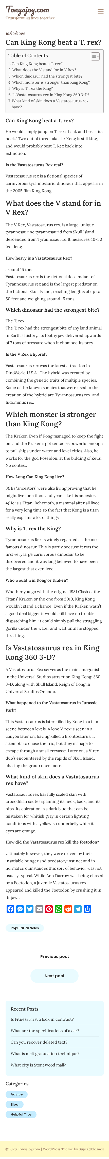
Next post (55, 976)
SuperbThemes (91, 1149)
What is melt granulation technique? (45, 1053)
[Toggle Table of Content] (92, 56)
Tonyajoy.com (27, 9)
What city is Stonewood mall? (38, 1064)
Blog (15, 1104)
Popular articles (25, 928)
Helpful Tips (21, 1114)
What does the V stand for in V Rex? (44, 69)
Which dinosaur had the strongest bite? (47, 76)
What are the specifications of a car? (45, 1030)
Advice (17, 1094)
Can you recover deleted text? (39, 1042)
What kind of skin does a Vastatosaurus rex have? (50, 103)
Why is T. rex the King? (32, 88)
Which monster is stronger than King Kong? (51, 82)
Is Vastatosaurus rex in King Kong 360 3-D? (50, 94)
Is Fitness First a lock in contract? (42, 1019)
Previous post (54, 956)
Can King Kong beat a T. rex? (37, 63)
